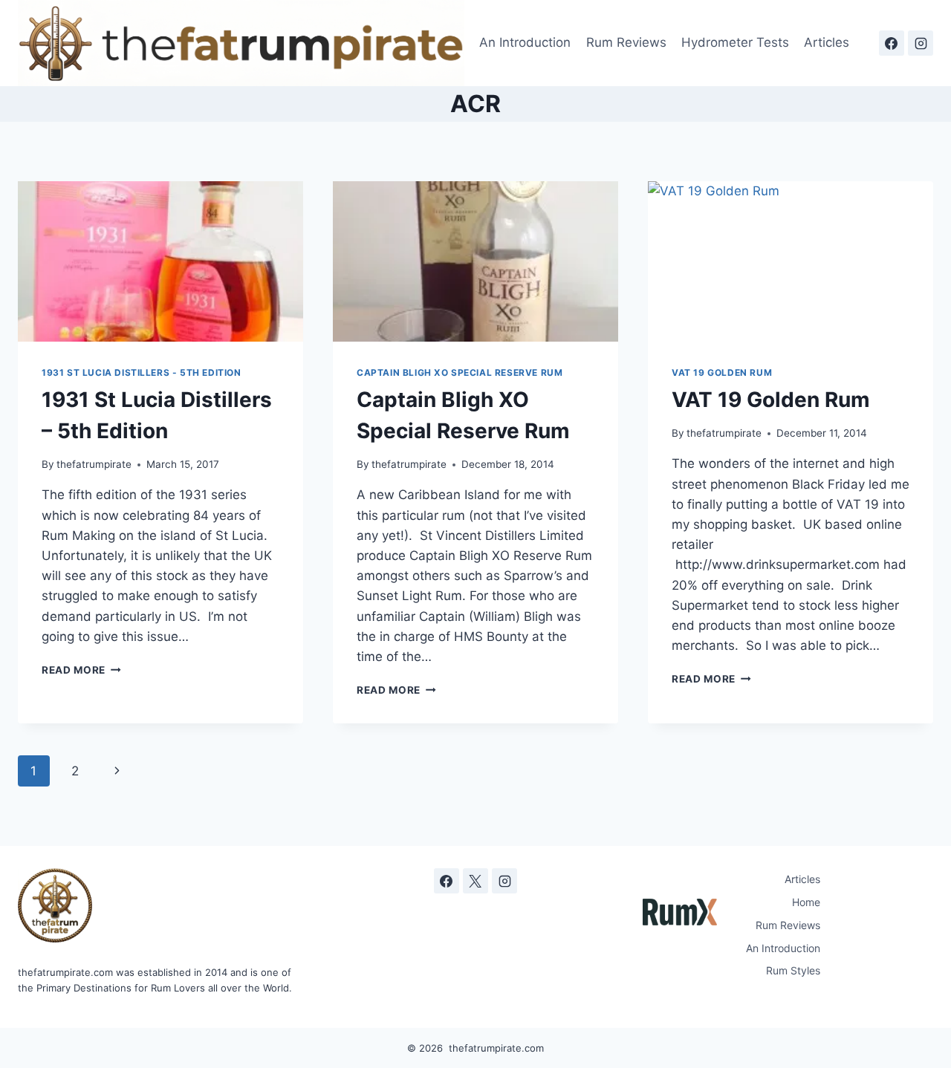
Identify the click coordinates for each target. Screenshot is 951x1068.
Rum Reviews (626, 42)
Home (806, 902)
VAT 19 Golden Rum (722, 372)
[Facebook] (891, 43)
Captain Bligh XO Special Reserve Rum (459, 372)
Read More (81, 670)
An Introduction (525, 42)
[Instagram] (920, 43)
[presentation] (160, 261)
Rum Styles (793, 970)
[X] (475, 880)
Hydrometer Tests (735, 42)
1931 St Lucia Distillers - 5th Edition (141, 372)
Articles (826, 42)
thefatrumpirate (94, 464)
